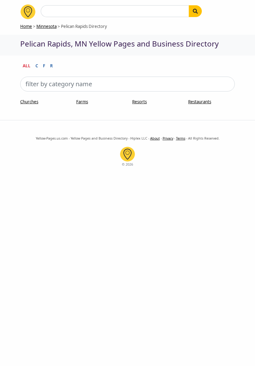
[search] (195, 11)
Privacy (168, 138)
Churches (29, 102)
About (155, 138)
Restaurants (199, 102)
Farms (82, 102)
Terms (180, 138)
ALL (26, 66)
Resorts (139, 102)
